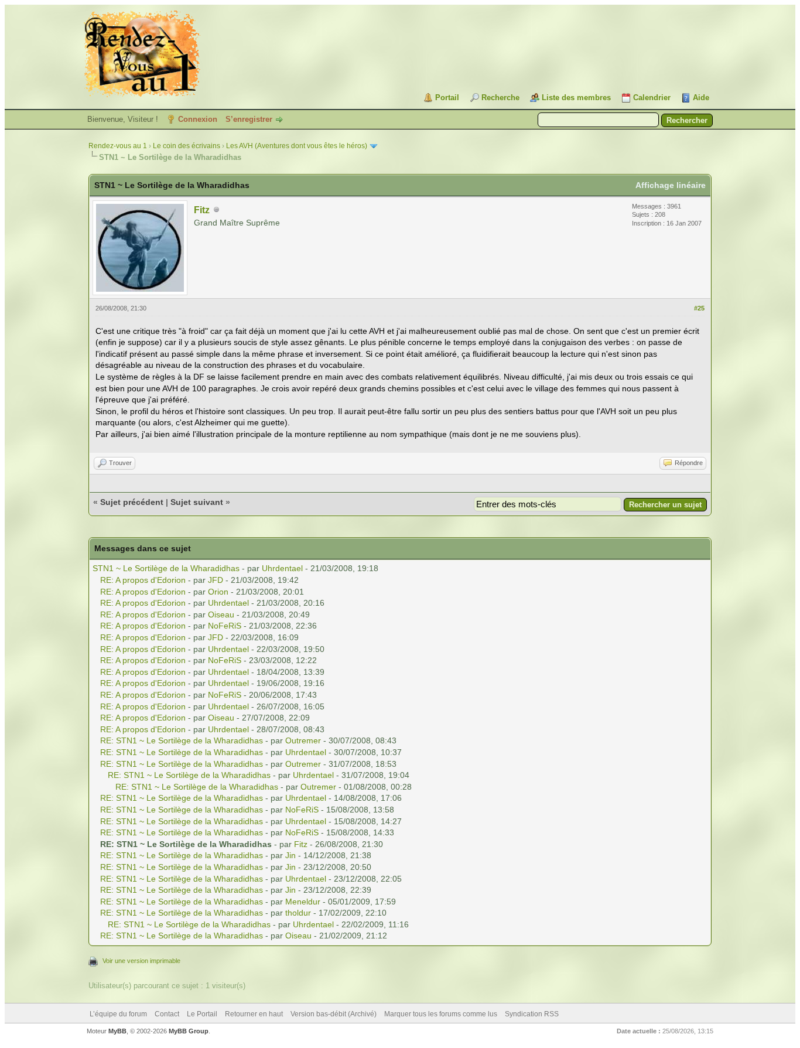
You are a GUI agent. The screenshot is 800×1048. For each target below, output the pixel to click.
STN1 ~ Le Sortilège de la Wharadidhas (166, 568)
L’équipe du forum (118, 1014)
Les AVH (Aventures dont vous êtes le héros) (296, 146)
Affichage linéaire (670, 185)
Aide (701, 97)
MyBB (117, 1031)
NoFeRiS (224, 625)
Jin (290, 855)
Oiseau (221, 614)
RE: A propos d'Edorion (143, 580)
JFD (215, 580)
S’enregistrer (248, 119)
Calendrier (652, 97)
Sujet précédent (131, 502)
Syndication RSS (532, 1014)
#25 (699, 308)
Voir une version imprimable (141, 960)
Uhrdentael (282, 568)
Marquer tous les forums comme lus (440, 1014)
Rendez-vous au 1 (117, 146)
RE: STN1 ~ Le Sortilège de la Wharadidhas (181, 740)
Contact (167, 1014)
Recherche (500, 97)
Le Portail (202, 1014)
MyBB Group (188, 1031)
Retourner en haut (254, 1014)
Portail (447, 97)
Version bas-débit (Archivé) (333, 1014)
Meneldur (302, 901)
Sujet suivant (196, 502)
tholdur (298, 912)
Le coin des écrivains (186, 146)
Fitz (202, 210)
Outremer (303, 740)
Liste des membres (576, 97)
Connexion (197, 119)
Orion (218, 591)
